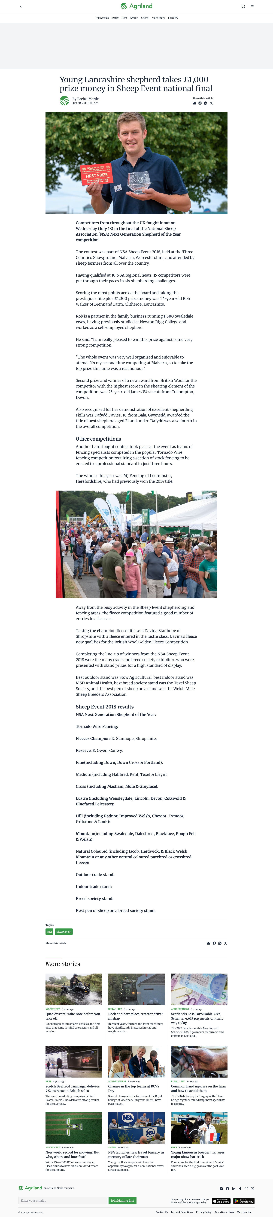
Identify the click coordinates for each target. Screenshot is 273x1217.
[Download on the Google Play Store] (244, 1201)
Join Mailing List (122, 1200)
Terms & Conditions (182, 1212)
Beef (124, 17)
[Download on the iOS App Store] (221, 1201)
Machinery (158, 17)
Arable (134, 17)
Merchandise (244, 1212)
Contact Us (162, 1212)
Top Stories (102, 17)
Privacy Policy (203, 1212)
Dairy (115, 17)
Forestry (173, 17)
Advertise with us (224, 1212)
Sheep (145, 17)
